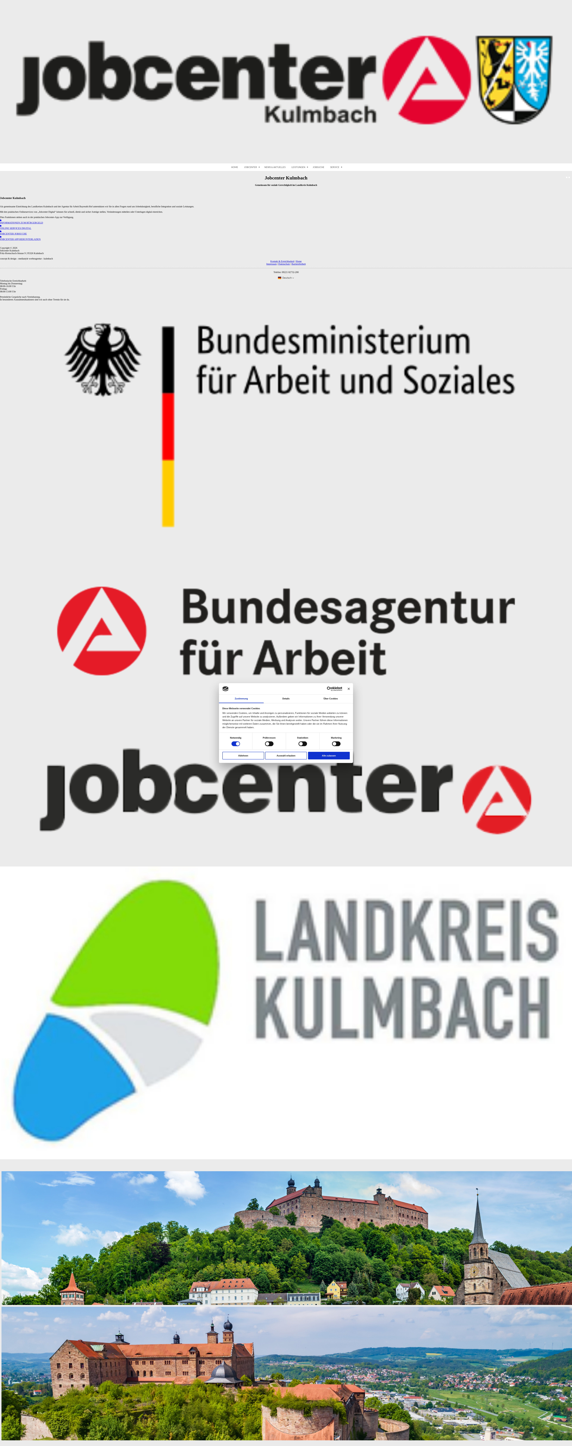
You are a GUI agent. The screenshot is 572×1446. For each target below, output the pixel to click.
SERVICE (334, 167)
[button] (286, 278)
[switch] (269, 743)
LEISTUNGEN (298, 167)
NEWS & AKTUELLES (275, 167)
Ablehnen (243, 755)
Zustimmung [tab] (241, 698)
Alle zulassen (329, 755)
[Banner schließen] (349, 689)
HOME (234, 167)
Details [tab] (286, 698)
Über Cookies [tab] (331, 698)
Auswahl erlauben (286, 755)
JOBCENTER (250, 167)
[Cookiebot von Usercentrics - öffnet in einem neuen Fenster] (329, 689)
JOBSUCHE (318, 167)
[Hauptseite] (286, 162)
